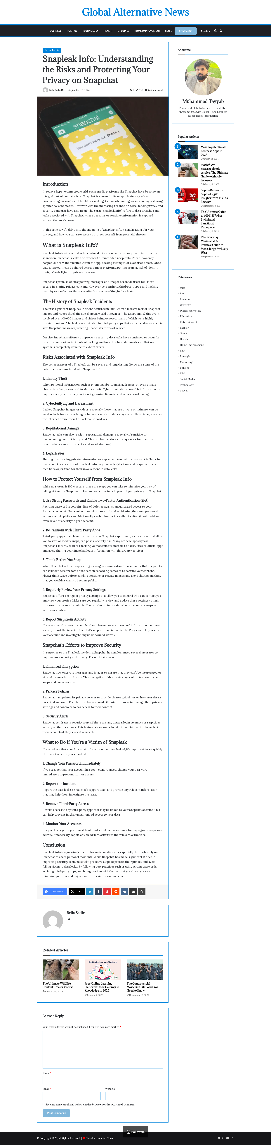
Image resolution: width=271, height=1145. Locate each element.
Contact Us (185, 31)
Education (186, 316)
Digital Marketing (190, 310)
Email (47, 1088)
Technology (90, 30)
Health (108, 30)
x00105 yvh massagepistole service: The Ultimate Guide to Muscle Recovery (214, 172)
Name (47, 1073)
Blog (182, 293)
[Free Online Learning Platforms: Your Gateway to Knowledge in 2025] (103, 969)
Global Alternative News (99, 1138)
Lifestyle (123, 30)
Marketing (186, 362)
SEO (167, 30)
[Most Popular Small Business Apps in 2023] (188, 152)
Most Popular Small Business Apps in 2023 (213, 151)
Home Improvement (147, 30)
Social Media (52, 50)
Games (184, 333)
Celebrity (185, 305)
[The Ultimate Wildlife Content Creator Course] (61, 969)
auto (182, 287)
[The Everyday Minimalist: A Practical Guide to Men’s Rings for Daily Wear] (188, 242)
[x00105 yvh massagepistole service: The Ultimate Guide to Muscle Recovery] (188, 170)
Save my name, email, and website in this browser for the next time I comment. (90, 1104)
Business (56, 30)
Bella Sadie (55, 90)
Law (182, 350)
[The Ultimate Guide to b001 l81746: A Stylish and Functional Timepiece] (188, 217)
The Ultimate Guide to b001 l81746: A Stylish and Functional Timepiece (213, 219)
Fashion (184, 327)
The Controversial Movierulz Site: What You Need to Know (143, 987)
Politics (72, 30)
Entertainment (188, 322)
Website (110, 1088)
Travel (183, 390)
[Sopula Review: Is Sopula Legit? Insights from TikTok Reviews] (188, 195)
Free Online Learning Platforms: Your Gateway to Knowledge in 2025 (102, 987)
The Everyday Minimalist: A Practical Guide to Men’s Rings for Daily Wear (214, 244)
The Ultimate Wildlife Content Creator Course (58, 985)
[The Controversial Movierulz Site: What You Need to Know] (145, 969)
